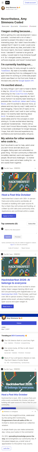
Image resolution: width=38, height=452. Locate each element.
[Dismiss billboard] (35, 411)
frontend (32, 26)
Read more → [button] (7, 306)
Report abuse (26, 248)
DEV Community (18, 336)
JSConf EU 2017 (16, 91)
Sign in (12, 244)
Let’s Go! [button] (6, 448)
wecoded (5, 26)
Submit (8, 237)
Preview (17, 237)
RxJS (3, 116)
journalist (14, 26)
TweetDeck (5, 71)
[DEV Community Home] (7, 2)
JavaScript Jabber (19, 101)
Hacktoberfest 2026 (9, 294)
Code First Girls (21, 94)
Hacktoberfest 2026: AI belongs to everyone (15, 281)
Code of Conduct (13, 248)
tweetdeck (23, 26)
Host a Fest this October (16, 194)
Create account (30, 3)
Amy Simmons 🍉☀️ (13, 7)
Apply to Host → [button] (9, 216)
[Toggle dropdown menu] (35, 168)
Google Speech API (26, 81)
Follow (19, 323)
